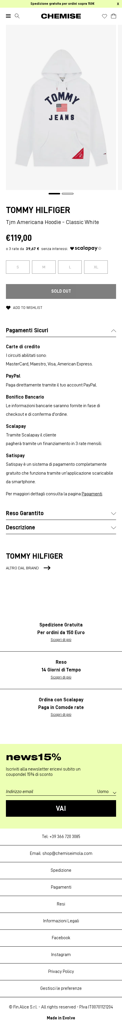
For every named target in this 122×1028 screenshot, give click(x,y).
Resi (61, 904)
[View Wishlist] (104, 16)
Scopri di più (61, 639)
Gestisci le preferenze (61, 988)
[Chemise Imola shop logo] (61, 16)
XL (96, 267)
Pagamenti (92, 494)
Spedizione (61, 870)
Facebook (61, 938)
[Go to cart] (113, 15)
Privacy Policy (61, 971)
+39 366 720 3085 (64, 836)
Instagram (61, 955)
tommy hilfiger (38, 210)
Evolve (68, 1018)
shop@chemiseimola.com (67, 853)
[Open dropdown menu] (8, 16)
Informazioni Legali (61, 921)
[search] (17, 16)
